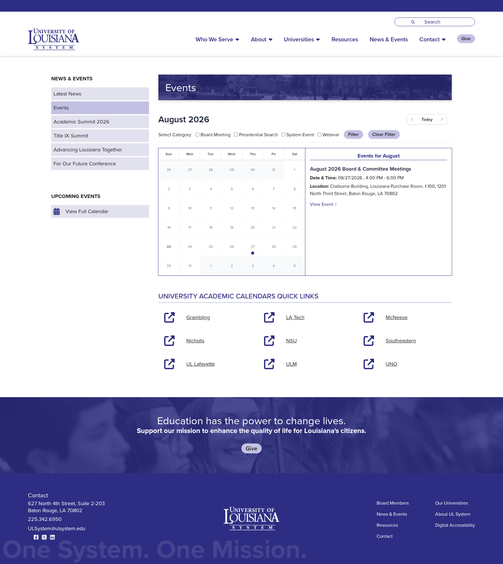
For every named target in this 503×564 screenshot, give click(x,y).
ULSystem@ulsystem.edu (56, 528)
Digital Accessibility (455, 525)
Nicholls (195, 340)
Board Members (393, 503)
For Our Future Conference (85, 163)
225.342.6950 (45, 519)
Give (466, 38)
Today (427, 119)
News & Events (389, 39)
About (258, 39)
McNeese (397, 317)
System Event (300, 134)
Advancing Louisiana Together (88, 149)
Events (61, 107)
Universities (299, 39)
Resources (345, 39)
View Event (322, 204)
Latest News (67, 93)
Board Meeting (216, 134)
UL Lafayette (200, 363)
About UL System (452, 514)
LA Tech (295, 317)
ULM (291, 363)
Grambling (198, 317)
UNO (391, 363)
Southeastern (401, 340)
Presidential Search (258, 134)
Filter (353, 134)
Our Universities (451, 503)
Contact (429, 39)
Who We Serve (214, 39)
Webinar (331, 134)
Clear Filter (384, 134)
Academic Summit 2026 (81, 121)
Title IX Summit (71, 135)
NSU (291, 340)
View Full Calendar (86, 211)
